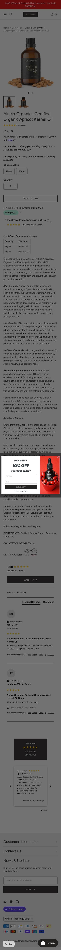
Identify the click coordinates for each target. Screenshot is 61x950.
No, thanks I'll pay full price (21, 491)
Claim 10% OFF (21, 487)
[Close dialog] (58, 457)
